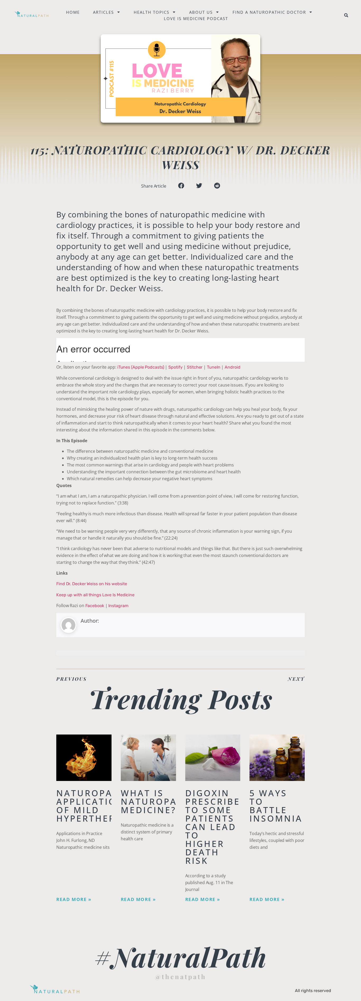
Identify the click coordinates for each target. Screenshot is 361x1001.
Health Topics (151, 12)
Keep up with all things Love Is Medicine (95, 594)
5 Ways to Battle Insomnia (276, 805)
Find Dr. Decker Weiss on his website (91, 583)
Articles (103, 12)
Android (232, 367)
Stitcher (194, 367)
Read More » (73, 899)
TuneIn (213, 367)
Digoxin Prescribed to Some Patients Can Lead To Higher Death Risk (216, 826)
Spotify (175, 367)
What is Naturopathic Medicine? (161, 801)
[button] (346, 15)
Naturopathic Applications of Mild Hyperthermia (96, 805)
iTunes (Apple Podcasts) (140, 367)
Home (73, 12)
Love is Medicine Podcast (196, 18)
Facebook (94, 605)
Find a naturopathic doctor (269, 12)
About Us (201, 12)
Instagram (118, 605)
